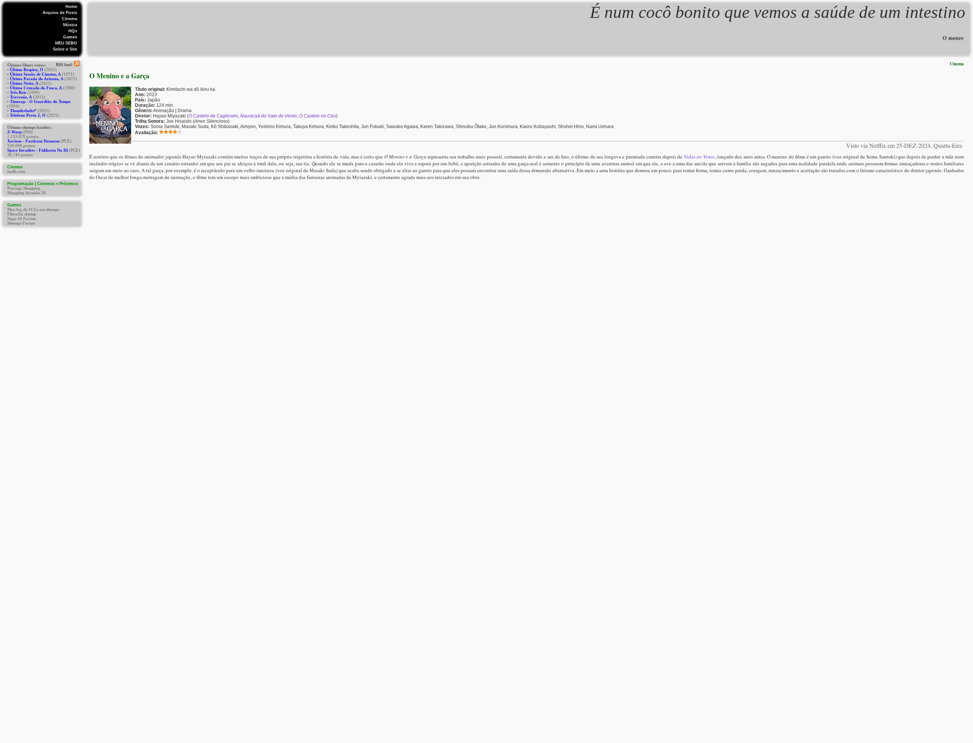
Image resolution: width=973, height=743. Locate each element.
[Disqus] (526, 276)
